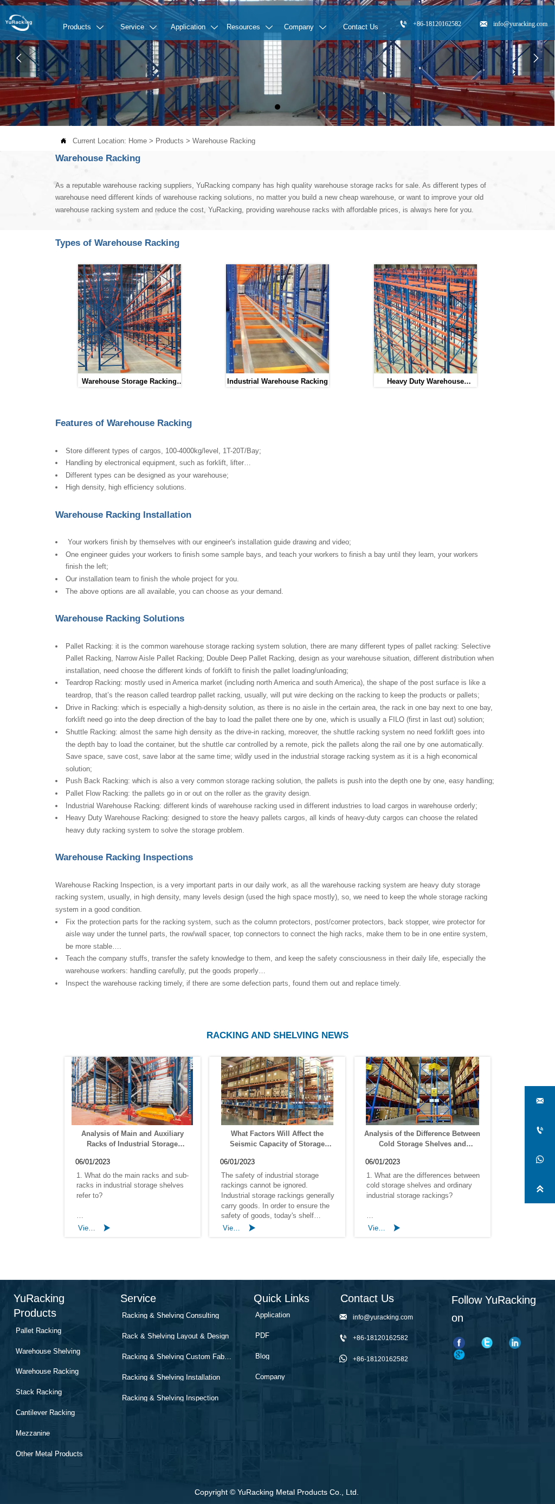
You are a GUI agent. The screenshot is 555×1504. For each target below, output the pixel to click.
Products (170, 141)
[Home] (18, 23)
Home (137, 141)
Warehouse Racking (223, 141)
